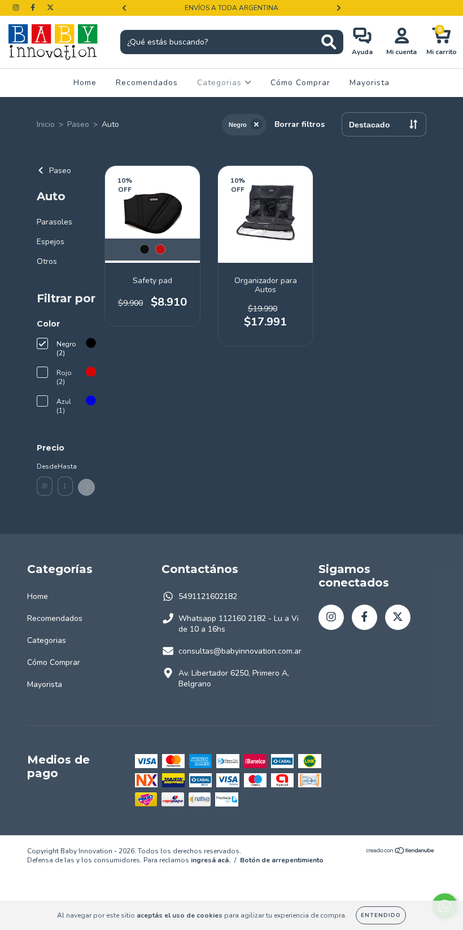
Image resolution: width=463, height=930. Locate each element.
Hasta (65, 466)
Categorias (220, 82)
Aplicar (86, 487)
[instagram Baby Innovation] (16, 7)
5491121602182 (207, 596)
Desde (45, 466)
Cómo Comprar (300, 82)
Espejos (50, 241)
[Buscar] (329, 42)
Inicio (46, 124)
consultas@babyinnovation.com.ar (240, 651)
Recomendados (147, 82)
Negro (238, 124)
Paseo (78, 124)
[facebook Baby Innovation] (33, 7)
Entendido (381, 915)
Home (85, 82)
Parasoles (54, 222)
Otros (47, 261)
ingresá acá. (210, 860)
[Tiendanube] (400, 851)
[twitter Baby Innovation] (50, 7)
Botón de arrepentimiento (282, 860)
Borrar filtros (299, 124)
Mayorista (370, 82)
